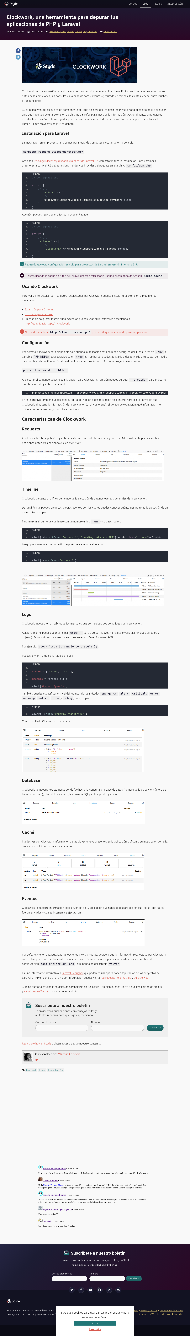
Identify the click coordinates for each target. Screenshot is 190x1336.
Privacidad (177, 1314)
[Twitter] (72, 1290)
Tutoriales (92, 31)
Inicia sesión (175, 3)
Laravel (78, 31)
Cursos (133, 3)
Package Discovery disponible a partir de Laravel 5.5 (66, 161)
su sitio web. (141, 978)
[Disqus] (95, 1121)
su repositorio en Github (116, 978)
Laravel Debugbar (72, 973)
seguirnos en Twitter (36, 991)
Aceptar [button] (95, 1323)
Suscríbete (155, 1027)
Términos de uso (160, 1314)
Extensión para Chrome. (39, 309)
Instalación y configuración (62, 31)
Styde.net (11, 4)
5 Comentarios (110, 31)
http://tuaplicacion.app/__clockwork (47, 323)
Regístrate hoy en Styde (36, 1043)
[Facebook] (81, 1290)
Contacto (144, 1314)
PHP (84, 31)
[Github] (118, 1290)
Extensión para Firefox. (39, 314)
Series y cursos (148, 1310)
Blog (145, 3)
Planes (158, 3)
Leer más (95, 1329)
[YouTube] (90, 1290)
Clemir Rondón (69, 1054)
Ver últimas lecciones (171, 1310)
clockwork (31, 1070)
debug (42, 1070)
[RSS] (109, 1290)
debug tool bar (55, 1070)
